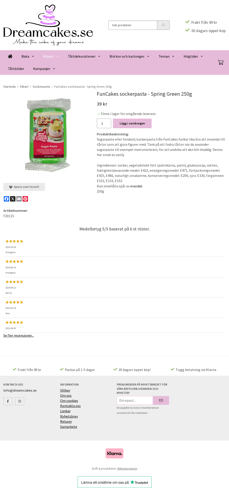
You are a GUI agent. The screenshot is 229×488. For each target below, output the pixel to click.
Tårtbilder (16, 68)
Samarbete (68, 426)
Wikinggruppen (127, 468)
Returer (66, 421)
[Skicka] (161, 400)
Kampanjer (41, 68)
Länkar (65, 411)
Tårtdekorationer (81, 56)
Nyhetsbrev (69, 416)
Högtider (191, 56)
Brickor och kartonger (127, 56)
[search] (163, 25)
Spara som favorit (25, 187)
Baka (25, 56)
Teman (164, 56)
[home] (10, 56)
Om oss (66, 395)
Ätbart (48, 56)
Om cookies (69, 400)
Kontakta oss (70, 405)
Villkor (65, 390)
